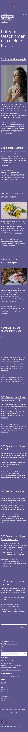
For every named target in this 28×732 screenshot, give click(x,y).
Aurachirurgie (14, 310)
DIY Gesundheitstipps (14, 172)
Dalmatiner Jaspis (15, 426)
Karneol (12, 609)
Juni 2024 (4, 698)
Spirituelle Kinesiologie (13, 59)
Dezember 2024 (5, 694)
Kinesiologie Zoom (5, 131)
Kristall (16, 311)
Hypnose (12, 311)
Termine (3, 646)
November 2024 (5, 696)
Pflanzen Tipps (10, 177)
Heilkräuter (21, 174)
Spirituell (15, 611)
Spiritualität (21, 131)
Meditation (3, 383)
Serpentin (7, 522)
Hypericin (10, 243)
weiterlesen (16, 117)
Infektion (23, 379)
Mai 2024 (3, 700)
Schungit (9, 383)
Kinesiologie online (5, 130)
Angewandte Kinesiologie (17, 126)
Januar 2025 (4, 691)
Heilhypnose (21, 310)
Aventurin (13, 563)
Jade (6, 520)
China (12, 518)
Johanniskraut (21, 243)
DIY (12, 174)
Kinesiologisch (14, 131)
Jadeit (9, 520)
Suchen (3, 651)
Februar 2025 (4, 689)
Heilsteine (13, 379)
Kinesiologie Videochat (16, 130)
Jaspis (6, 430)
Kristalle (21, 311)
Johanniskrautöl (5, 245)
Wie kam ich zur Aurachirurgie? (9, 667)
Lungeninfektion (19, 381)
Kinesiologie (8, 128)
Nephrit (3, 522)
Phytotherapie (4, 179)
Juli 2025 (3, 682)
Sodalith (17, 477)
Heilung (3, 128)
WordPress (18, 726)
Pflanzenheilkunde (19, 177)
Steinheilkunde (4, 313)
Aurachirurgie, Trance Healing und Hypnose (7, 17)
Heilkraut (16, 174)
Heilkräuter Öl (4, 243)
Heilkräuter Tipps (5, 175)
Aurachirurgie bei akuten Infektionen (11, 670)
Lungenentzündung (9, 381)
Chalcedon (18, 608)
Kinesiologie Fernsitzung (18, 128)
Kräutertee (3, 177)
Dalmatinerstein (8, 428)
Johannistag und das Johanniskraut (11, 665)
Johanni (15, 243)
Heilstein (3, 311)
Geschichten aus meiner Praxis (16, 124)
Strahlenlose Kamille (12, 147)
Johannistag (12, 245)
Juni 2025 (3, 685)
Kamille (16, 175)
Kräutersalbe (21, 175)
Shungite (14, 383)
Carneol (13, 608)
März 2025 (4, 687)
